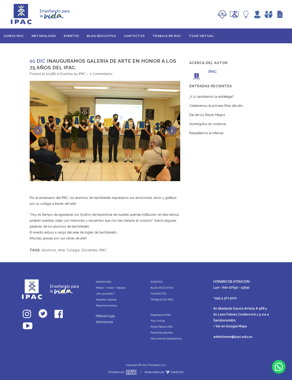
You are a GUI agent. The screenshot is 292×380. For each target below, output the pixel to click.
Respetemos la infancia (206, 133)
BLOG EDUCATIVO (162, 287)
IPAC (82, 74)
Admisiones (104, 322)
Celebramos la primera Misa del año (216, 106)
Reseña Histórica (106, 299)
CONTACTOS (158, 293)
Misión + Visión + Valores (110, 287)
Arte (61, 250)
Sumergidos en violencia (207, 124)
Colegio (73, 250)
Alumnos (49, 250)
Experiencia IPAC (161, 314)
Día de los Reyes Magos (207, 115)
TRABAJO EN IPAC (162, 299)
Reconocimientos (106, 305)
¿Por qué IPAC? (105, 293)
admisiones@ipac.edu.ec (233, 337)
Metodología (105, 316)
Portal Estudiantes (162, 332)
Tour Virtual (158, 320)
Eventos (66, 74)
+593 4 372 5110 (225, 298)
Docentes (90, 250)
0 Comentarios (101, 74)
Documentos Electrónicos (166, 338)
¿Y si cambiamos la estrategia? (211, 96)
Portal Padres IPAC (162, 326)
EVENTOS (157, 281)
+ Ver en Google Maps (230, 326)
